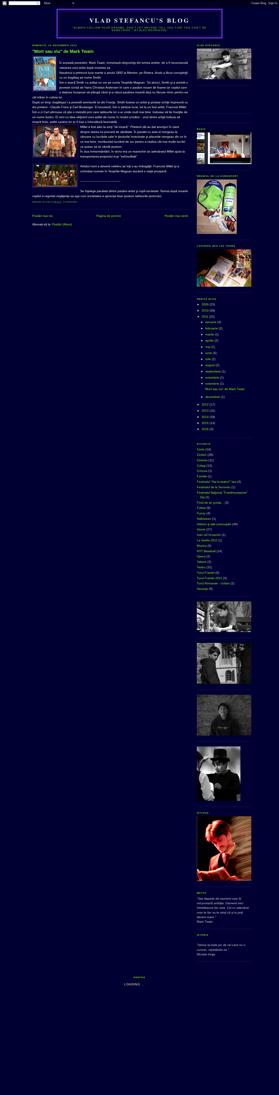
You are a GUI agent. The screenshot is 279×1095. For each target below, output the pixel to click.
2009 (205, 304)
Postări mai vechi (176, 216)
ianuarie (211, 322)
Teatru (201, 567)
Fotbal (201, 508)
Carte (200, 449)
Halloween (204, 518)
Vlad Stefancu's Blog (139, 20)
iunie (209, 353)
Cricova (202, 471)
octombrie (212, 377)
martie (210, 334)
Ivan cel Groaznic (209, 535)
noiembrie (212, 383)
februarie (212, 328)
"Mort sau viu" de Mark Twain (63, 51)
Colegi (201, 465)
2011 (205, 316)
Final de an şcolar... (210, 502)
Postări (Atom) (62, 224)
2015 (205, 423)
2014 (205, 417)
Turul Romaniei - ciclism (213, 583)
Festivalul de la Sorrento (213, 487)
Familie (202, 476)
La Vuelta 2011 (207, 540)
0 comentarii (70, 202)
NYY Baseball (206, 551)
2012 (205, 404)
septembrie (213, 371)
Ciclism (202, 454)
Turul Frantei (205, 572)
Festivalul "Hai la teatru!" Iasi (216, 481)
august (210, 365)
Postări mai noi (42, 216)
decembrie (213, 397)
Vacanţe (202, 588)
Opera (201, 556)
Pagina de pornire (108, 216)
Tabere (201, 561)
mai (208, 347)
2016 (205, 429)
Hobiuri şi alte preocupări (214, 524)
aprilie (209, 340)
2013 (205, 410)
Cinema (202, 460)
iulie (208, 359)
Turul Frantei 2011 (209, 578)
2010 (205, 310)
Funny (201, 513)
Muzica (202, 545)
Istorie (201, 529)
